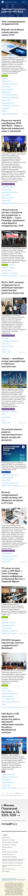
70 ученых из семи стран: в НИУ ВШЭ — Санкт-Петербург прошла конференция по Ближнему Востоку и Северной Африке (13, 575)
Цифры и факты (5, 837)
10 (2, 795)
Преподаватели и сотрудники (9, 844)
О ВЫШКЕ (5, 835)
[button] (10, 833)
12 (7, 795)
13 (10, 795)
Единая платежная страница (8, 869)
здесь (22, 886)
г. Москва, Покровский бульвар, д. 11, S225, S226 (10, 810)
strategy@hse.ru (9, 823)
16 (18, 795)
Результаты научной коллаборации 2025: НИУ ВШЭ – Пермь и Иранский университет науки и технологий (12, 125)
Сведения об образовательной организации (12, 863)
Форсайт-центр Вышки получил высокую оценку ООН (12, 32)
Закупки (4, 849)
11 (5, 795)
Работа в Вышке (5, 871)
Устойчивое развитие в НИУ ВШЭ (10, 842)
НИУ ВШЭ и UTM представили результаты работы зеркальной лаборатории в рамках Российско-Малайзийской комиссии (12, 723)
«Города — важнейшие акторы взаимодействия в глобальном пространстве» (13, 362)
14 (13, 795)
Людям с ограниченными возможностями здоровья (12, 866)
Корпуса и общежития (7, 847)
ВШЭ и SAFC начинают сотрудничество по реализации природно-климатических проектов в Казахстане (12, 287)
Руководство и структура (8, 840)
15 (15, 795)
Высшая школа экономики (10, 2)
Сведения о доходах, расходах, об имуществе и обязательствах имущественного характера (13, 859)
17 (20, 795)
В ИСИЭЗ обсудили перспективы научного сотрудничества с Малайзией (12, 643)
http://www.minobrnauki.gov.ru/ (9, 878)
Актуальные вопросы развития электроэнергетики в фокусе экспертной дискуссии (11, 434)
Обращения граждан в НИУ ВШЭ (9, 852)
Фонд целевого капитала (8, 854)
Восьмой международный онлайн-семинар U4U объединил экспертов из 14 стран (12, 497)
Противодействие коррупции (9, 856)
